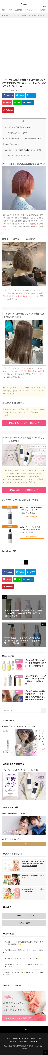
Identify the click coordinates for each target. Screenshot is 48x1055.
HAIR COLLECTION (15, 10)
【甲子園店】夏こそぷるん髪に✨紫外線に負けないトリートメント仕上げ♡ (24, 973)
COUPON (42, 10)
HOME (6, 15)
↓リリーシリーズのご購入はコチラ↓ (17, 155)
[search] (43, 710)
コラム (14, 15)
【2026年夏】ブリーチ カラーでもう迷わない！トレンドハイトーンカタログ (23, 965)
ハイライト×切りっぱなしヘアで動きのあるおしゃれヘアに (23, 138)
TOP (3, 10)
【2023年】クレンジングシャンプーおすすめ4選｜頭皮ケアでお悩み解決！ (35, 680)
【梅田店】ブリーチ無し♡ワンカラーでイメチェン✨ (21, 958)
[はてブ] (31, 95)
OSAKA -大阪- (24, 916)
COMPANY (34, 1041)
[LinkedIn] (28, 102)
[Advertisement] (24, 49)
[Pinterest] (8, 110)
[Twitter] (20, 95)
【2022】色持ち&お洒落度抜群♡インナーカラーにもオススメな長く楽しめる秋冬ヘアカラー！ (35, 696)
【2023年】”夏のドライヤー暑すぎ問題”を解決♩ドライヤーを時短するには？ (35, 664)
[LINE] (17, 102)
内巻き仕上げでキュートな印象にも (17, 133)
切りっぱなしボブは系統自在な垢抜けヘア (18, 127)
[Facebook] (8, 95)
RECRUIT (23, 1041)
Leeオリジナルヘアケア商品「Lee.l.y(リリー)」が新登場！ (23, 150)
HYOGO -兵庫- (24, 923)
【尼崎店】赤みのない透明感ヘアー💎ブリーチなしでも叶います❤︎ (24, 951)
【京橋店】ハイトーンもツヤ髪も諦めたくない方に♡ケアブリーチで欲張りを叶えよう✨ (23, 943)
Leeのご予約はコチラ (11, 144)
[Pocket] (7, 102)
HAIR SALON (31, 10)
